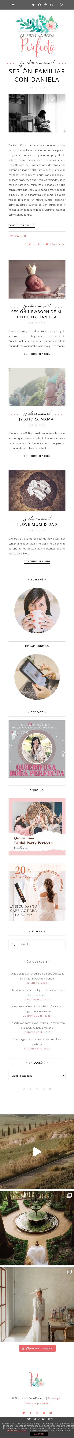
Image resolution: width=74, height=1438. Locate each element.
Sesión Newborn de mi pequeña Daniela (37, 314)
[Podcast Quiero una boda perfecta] (37, 776)
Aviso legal (54, 1398)
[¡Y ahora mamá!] (37, 386)
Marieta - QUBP (18, 236)
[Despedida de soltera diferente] (37, 854)
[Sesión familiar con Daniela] (37, 113)
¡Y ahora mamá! (37, 62)
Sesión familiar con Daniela (37, 75)
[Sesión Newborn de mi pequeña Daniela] (37, 279)
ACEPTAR (39, 1434)
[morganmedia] (37, 1388)
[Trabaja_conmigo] (37, 699)
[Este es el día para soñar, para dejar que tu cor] (37, 1228)
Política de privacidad (37, 1403)
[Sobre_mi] (37, 632)
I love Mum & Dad (37, 524)
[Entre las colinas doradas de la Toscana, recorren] (37, 1151)
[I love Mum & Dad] (37, 490)
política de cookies (17, 1430)
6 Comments (56, 244)
